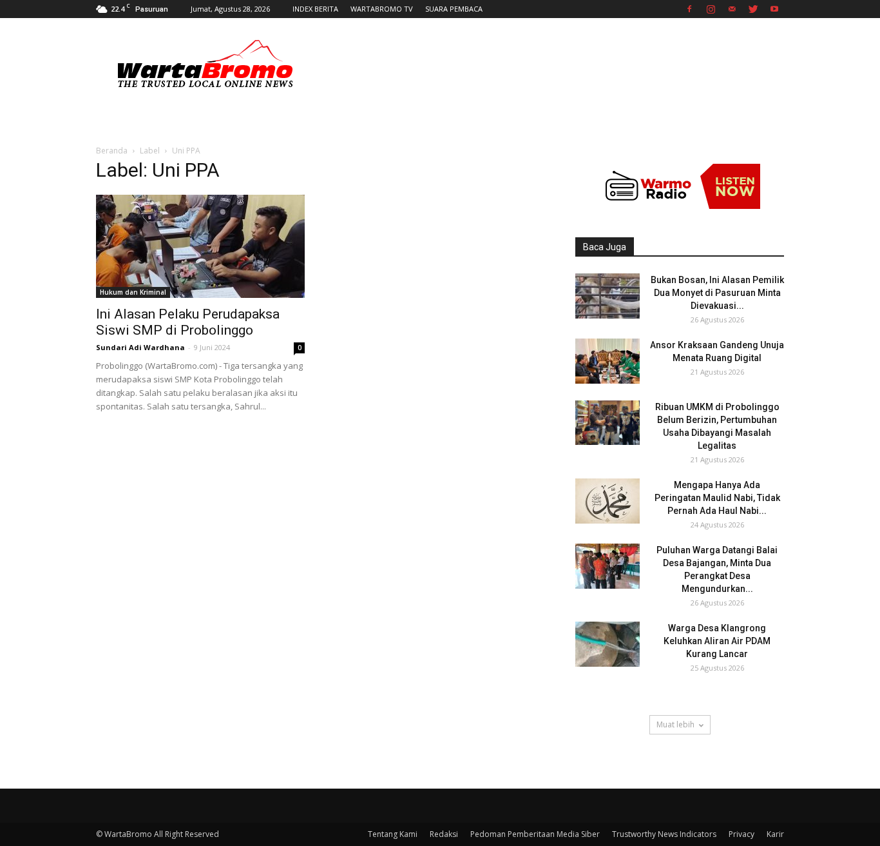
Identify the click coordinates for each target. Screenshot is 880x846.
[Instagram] (710, 9)
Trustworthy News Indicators (664, 834)
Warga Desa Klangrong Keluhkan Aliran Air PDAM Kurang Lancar (717, 641)
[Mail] (731, 9)
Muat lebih (675, 724)
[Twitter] (753, 9)
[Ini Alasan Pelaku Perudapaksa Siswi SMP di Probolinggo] (200, 246)
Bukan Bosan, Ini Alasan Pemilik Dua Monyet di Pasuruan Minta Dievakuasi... (717, 293)
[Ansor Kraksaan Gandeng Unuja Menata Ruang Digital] (607, 361)
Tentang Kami (392, 834)
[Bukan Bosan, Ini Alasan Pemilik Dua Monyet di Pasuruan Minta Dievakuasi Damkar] (607, 296)
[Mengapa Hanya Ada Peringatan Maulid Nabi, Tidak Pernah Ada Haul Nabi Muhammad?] (607, 501)
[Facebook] (689, 9)
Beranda (112, 150)
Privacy (741, 834)
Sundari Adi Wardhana (140, 347)
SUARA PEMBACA (454, 9)
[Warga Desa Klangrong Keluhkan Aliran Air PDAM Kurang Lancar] (607, 644)
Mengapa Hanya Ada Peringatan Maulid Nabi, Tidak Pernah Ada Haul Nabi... (717, 498)
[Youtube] (774, 9)
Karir (775, 834)
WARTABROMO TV (381, 9)
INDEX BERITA (315, 9)
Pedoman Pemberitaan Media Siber (535, 834)
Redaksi (444, 834)
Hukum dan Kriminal (133, 292)
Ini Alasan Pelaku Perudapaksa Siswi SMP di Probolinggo (188, 322)
